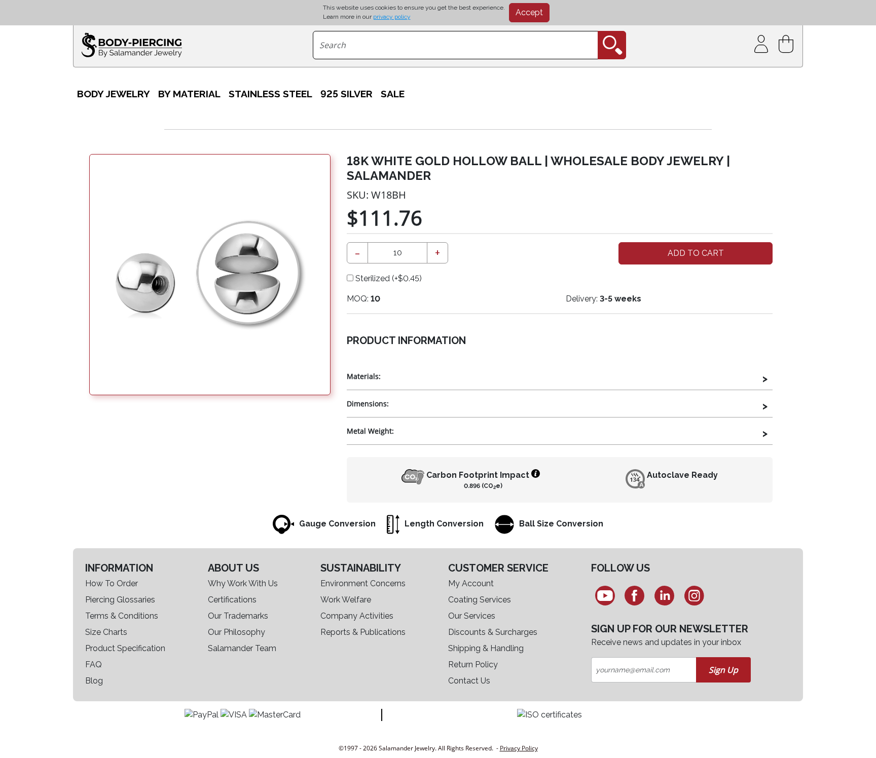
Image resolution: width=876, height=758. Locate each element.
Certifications (232, 599)
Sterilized (387, 278)
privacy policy (392, 16)
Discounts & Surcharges (492, 632)
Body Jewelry (113, 94)
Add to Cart (696, 253)
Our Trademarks (238, 616)
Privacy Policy (519, 748)
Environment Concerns (363, 583)
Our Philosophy (236, 632)
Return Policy (473, 664)
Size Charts (106, 632)
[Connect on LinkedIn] (664, 595)
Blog (94, 681)
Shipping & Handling (486, 648)
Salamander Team (242, 648)
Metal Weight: (370, 431)
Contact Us (469, 681)
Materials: (364, 376)
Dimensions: (368, 403)
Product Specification (125, 648)
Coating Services (479, 599)
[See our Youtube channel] (605, 595)
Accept (529, 12)
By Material (189, 94)
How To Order (111, 583)
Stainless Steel (270, 94)
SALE (393, 94)
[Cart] (788, 44)
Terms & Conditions (121, 616)
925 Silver (346, 94)
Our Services (471, 616)
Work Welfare (345, 599)
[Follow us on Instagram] (694, 595)
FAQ (93, 664)
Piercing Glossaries (120, 599)
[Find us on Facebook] (635, 595)
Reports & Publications (363, 632)
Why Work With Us (243, 583)
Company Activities (356, 616)
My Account (471, 583)
